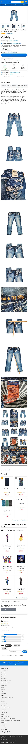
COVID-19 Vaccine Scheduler (7, 697)
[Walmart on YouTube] (7, 732)
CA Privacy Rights (5, 716)
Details (11, 74)
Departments (5, 4)
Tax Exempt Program (5, 707)
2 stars (2, 639)
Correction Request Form (8, 609)
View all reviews (5, 630)
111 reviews (10, 33)
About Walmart (4, 670)
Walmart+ (3, 691)
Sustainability (4, 678)
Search (24, 651)
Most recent (8, 645)
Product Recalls (4, 705)
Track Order (10, 664)
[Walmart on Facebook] (2, 732)
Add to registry (21, 76)
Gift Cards (3, 693)
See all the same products (21, 597)
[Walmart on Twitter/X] (5, 732)
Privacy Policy (4, 714)
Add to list (8, 76)
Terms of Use (4, 712)
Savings (16, 4)
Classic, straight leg (19, 87)
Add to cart (14, 55)
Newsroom (3, 674)
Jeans (14, 87)
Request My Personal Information (8, 718)
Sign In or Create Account (10, 662)
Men (11, 87)
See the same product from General (19, 520)
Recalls (2, 701)
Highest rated (17, 645)
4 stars (2, 636)
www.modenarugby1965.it (15, 43)
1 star (3, 641)
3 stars (2, 637)
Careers (3, 672)
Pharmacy (3, 699)
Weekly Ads (19, 664)
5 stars (2, 634)
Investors (3, 676)
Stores (2, 687)
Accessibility (4, 703)
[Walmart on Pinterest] (10, 732)
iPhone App (3, 725)
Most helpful (4, 648)
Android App (4, 727)
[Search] (22, 2)
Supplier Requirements (6, 680)
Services (11, 4)
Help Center (22, 662)
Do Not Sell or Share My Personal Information (10, 720)
